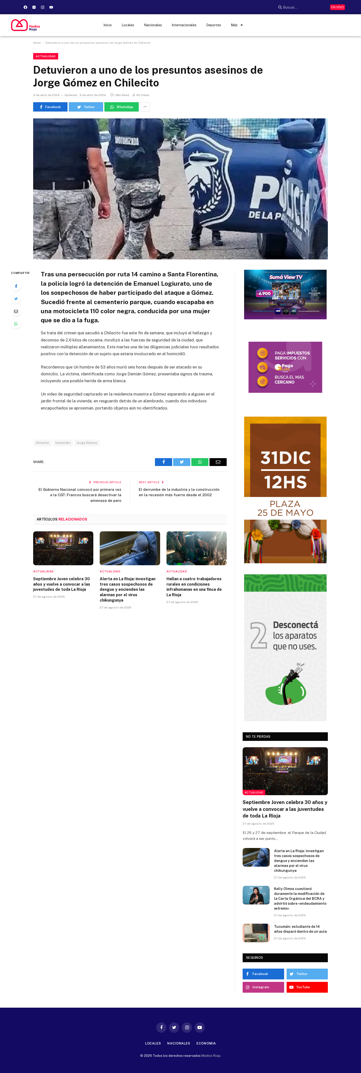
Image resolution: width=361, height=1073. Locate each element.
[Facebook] (25, 7)
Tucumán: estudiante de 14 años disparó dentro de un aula (300, 929)
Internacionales (184, 25)
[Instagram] (42, 7)
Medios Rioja (210, 1056)
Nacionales (153, 25)
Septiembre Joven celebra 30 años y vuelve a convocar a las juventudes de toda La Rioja (61, 584)
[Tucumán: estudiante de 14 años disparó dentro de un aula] (256, 933)
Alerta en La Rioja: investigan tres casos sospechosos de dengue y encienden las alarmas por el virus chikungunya (127, 590)
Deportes (213, 25)
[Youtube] (51, 7)
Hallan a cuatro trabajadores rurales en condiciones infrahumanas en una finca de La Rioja (194, 587)
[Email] (16, 311)
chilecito (42, 443)
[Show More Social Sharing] (145, 107)
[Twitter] (16, 299)
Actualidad (46, 56)
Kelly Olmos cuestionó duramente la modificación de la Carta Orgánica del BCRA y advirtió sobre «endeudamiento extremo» (300, 898)
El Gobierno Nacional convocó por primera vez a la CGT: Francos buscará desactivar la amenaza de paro (80, 495)
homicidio (63, 443)
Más (234, 25)
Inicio (107, 25)
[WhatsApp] (16, 324)
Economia (206, 1043)
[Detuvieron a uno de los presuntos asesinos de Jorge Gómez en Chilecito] (180, 188)
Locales (128, 25)
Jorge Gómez (87, 443)
